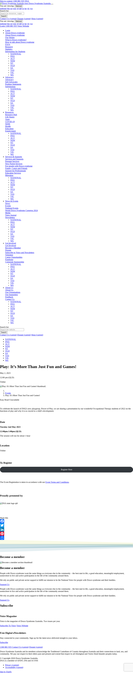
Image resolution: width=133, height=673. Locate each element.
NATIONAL (15, 54)
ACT (12, 58)
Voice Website (23, 26)
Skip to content (6, 1)
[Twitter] (66, 525)
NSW (12, 61)
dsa (8, 8)
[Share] (66, 538)
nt (18, 8)
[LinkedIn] (66, 529)
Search (3, 16)
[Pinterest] (66, 534)
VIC (12, 72)
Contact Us (8, 19)
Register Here (66, 469)
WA (12, 75)
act (11, 8)
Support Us (4, 584)
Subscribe (4, 642)
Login (2, 26)
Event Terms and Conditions (57, 482)
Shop (37, 19)
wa (31, 8)
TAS (12, 70)
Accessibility (14, 667)
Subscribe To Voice (8, 626)
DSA (27, 1)
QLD (12, 65)
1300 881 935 (18, 1)
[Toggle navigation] (52, 4)
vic (28, 8)
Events (8, 393)
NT (11, 63)
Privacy (12, 665)
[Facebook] (66, 521)
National (19, 6)
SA (11, 68)
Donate (24, 19)
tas (25, 8)
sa (23, 8)
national (3, 8)
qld (20, 8)
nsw (14, 8)
